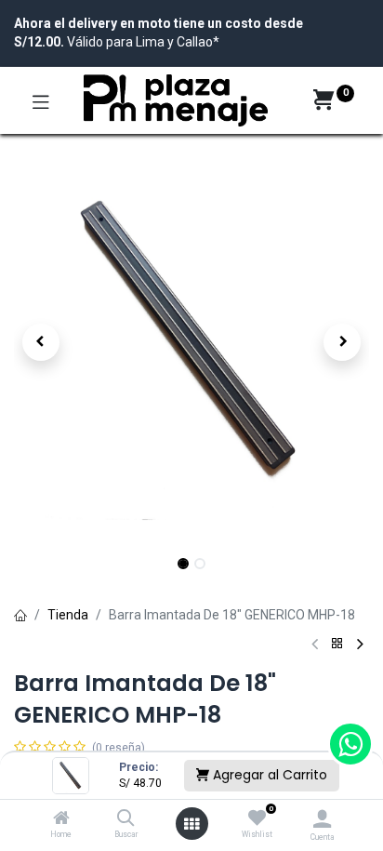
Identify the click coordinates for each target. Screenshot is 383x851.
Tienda (67, 614)
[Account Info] (322, 819)
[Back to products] (337, 644)
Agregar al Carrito (268, 774)
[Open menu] (191, 824)
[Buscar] (126, 819)
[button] (40, 342)
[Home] (61, 819)
